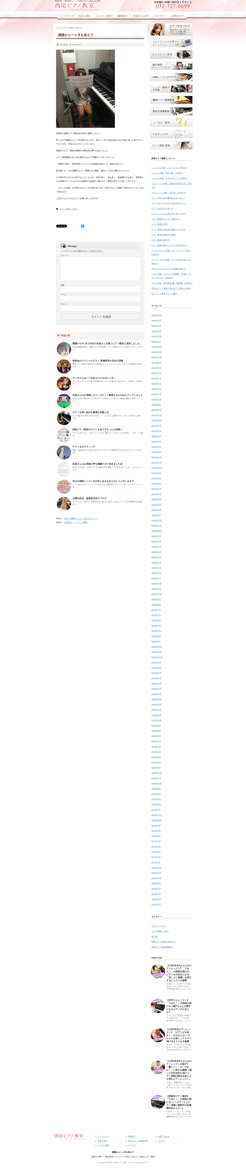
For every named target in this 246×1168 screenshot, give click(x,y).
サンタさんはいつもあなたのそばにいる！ (94, 378)
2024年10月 (156, 421)
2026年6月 (156, 315)
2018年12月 (156, 773)
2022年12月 (156, 521)
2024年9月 (156, 426)
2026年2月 (156, 336)
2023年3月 (156, 505)
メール (63, 295)
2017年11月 (156, 815)
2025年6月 (156, 378)
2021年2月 (156, 636)
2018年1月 (155, 810)
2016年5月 (156, 905)
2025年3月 (156, 394)
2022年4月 (156, 563)
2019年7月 (156, 736)
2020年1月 (156, 705)
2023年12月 (156, 457)
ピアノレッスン (158, 926)
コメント (64, 256)
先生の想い (103, 1141)
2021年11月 (156, 589)
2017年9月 (156, 826)
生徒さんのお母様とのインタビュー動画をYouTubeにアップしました (107, 395)
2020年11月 (156, 652)
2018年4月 (156, 805)
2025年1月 (156, 405)
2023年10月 (156, 468)
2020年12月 (156, 647)
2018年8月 (156, 794)
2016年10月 (156, 878)
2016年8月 (156, 889)
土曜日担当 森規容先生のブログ (89, 498)
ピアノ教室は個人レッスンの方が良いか (169, 245)
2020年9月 (156, 663)
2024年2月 (156, 452)
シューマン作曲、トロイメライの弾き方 (169, 168)
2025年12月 (156, 347)
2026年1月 (156, 342)
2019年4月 (156, 752)
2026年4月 (156, 326)
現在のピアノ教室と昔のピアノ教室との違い (171, 288)
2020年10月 (156, 657)
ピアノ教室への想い (69, 209)
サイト (63, 304)
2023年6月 (156, 489)
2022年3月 (156, 568)
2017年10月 (156, 820)
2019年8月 (156, 731)
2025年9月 (156, 363)
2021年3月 (156, 631)
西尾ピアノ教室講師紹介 (162, 947)
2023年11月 (156, 463)
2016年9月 (156, 884)
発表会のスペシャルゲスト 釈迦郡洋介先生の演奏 (97, 361)
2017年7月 (156, 831)
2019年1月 (155, 768)
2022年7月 (156, 547)
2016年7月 (156, 894)
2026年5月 (156, 321)
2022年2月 (156, 573)
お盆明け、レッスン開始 (75, 523)
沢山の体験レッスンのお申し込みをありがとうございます (102, 481)
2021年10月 (156, 594)
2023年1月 (156, 515)
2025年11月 (156, 352)
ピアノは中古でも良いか (162, 209)
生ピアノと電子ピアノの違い (164, 294)
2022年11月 (156, 526)
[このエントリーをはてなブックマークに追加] (82, 226)
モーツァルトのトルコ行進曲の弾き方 (168, 269)
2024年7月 (156, 431)
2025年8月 (156, 368)
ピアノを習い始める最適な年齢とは (90, 412)
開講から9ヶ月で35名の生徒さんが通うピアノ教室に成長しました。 (107, 344)
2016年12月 (156, 868)
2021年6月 (156, 615)
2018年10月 (156, 784)
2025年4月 (156, 389)
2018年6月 (156, 799)
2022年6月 (156, 552)
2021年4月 (156, 626)
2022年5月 (156, 557)
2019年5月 (156, 747)
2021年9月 (156, 599)
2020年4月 (156, 689)
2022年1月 (156, 578)
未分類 (154, 937)
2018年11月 (156, 778)
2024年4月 (156, 442)
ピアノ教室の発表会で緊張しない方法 (168, 230)
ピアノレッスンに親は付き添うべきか (168, 214)
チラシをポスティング (83, 447)
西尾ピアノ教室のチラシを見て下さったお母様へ (97, 430)
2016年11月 (156, 873)
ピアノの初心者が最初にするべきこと (168, 198)
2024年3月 (156, 447)
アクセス (132, 1145)
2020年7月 (156, 673)
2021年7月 (156, 610)
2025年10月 (156, 357)
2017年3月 (156, 852)
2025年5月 (156, 384)
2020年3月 (156, 694)
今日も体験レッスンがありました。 (81, 519)
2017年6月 (156, 836)
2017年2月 (156, 857)
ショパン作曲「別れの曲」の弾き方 (167, 173)
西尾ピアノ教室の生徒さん (163, 942)
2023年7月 (156, 484)
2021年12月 (156, 584)
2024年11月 (156, 415)
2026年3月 (156, 331)
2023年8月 (156, 478)
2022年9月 (156, 536)
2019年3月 (156, 757)
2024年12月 (156, 410)
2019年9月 (156, 726)
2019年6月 (156, 741)
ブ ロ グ (161, 1141)
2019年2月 (156, 763)
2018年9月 (156, 789)
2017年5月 (156, 841)
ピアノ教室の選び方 (160, 240)
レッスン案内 (104, 1145)
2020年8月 (156, 668)
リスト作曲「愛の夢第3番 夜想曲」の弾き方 (171, 283)
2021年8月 (156, 605)
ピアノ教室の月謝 (159, 224)
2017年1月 (155, 862)
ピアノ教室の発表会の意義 (163, 235)
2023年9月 (156, 473)
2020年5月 (156, 684)
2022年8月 (156, 542)
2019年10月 (156, 720)
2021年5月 (156, 620)
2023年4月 (156, 499)
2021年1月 (155, 642)
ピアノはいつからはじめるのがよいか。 (169, 203)
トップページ (104, 1137)
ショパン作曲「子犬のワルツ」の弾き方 (169, 178)
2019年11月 (156, 715)
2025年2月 (156, 400)
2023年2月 (156, 510)
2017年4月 (156, 847)
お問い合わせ (164, 1137)
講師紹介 (132, 1137)
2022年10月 (156, 531)
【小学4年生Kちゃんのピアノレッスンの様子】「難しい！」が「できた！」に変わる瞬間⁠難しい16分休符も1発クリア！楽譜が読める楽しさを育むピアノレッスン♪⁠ (179, 1070)
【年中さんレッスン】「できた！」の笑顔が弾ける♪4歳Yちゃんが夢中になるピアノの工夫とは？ (178, 1006)
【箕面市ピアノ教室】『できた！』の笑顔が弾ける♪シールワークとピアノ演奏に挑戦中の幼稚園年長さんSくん (178, 1102)
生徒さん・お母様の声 (138, 1141)
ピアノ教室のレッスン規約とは (165, 219)
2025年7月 (156, 373)
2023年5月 (156, 494)
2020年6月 (156, 678)
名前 (62, 285)
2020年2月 (156, 699)
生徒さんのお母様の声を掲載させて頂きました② (97, 464)
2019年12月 (156, 710)
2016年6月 (156, 899)
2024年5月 (156, 436)
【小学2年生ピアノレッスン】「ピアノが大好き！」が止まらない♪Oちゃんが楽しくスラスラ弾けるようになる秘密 (178, 1035)
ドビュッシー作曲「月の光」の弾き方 (168, 193)
